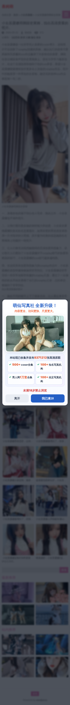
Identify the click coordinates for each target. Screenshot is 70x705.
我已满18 (48, 398)
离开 (17, 398)
